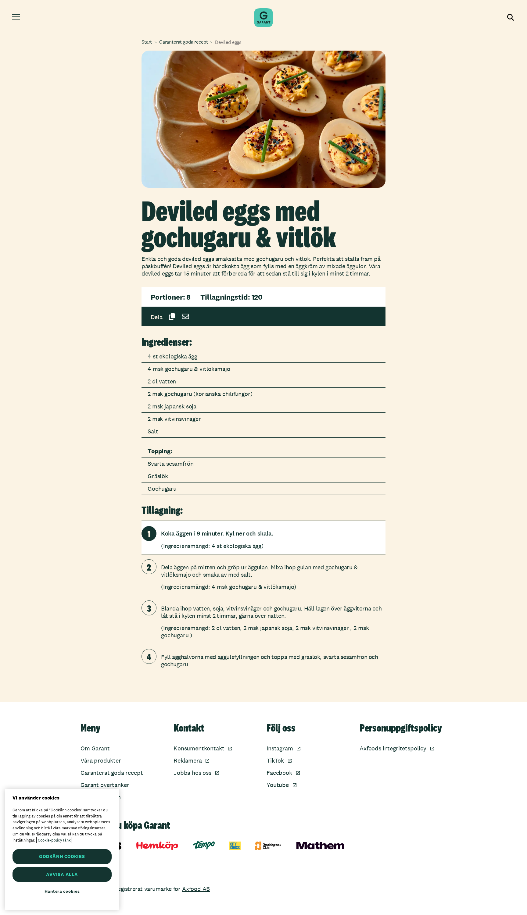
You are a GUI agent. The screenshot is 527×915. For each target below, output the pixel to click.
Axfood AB (196, 889)
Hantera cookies (62, 891)
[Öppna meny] (17, 18)
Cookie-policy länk (54, 839)
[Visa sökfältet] (510, 17)
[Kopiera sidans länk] (172, 316)
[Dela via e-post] (185, 316)
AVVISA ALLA (62, 874)
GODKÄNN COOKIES (62, 856)
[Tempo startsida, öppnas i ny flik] (204, 845)
